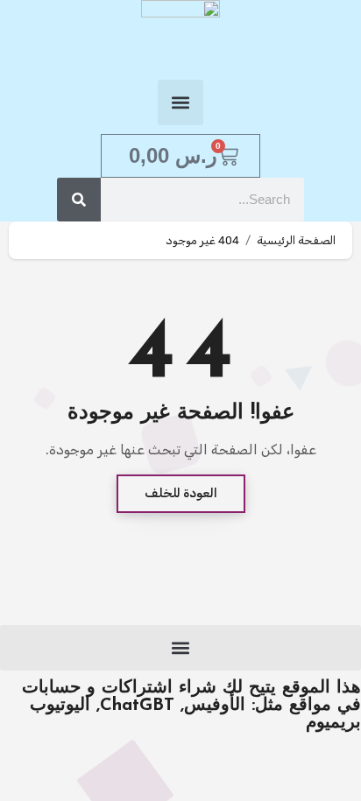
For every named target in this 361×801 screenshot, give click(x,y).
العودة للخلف (181, 493)
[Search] (79, 199)
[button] (180, 102)
